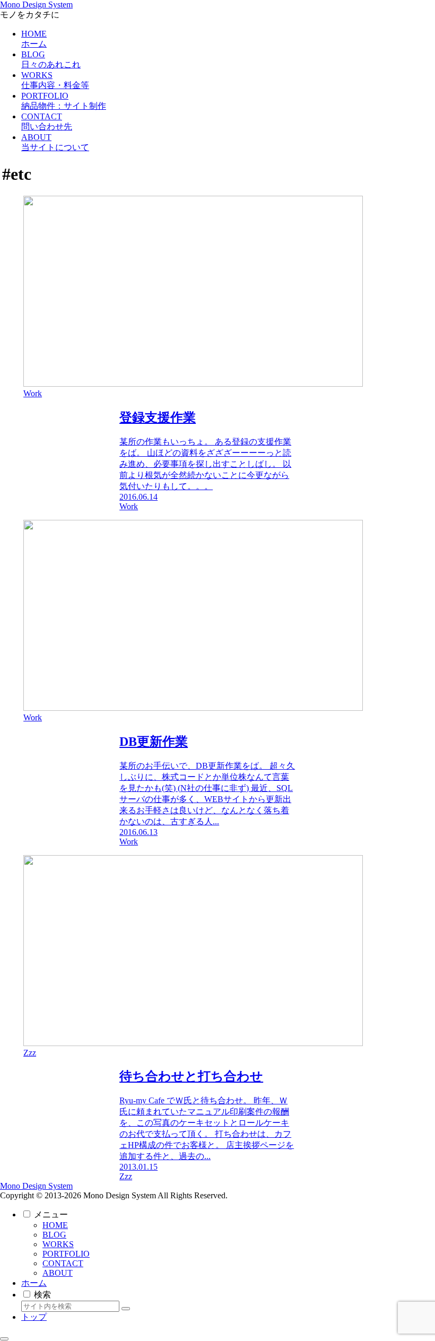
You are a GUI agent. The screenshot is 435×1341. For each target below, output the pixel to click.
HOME (55, 1225)
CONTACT (62, 1263)
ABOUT (57, 1272)
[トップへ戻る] (4, 1338)
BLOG (54, 1234)
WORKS (58, 1244)
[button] (125, 1308)
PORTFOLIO (66, 1253)
